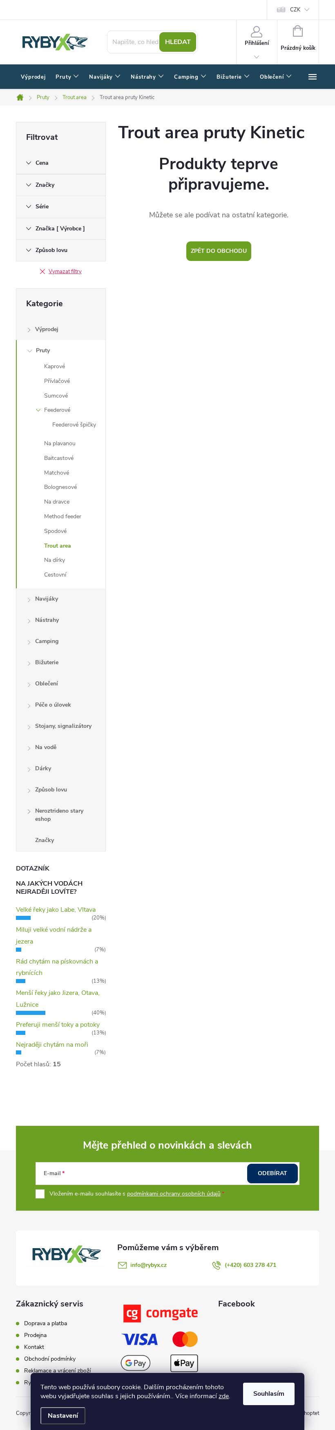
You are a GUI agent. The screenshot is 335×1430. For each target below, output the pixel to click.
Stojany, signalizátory (63, 726)
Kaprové (54, 366)
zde (224, 1396)
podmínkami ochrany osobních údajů (174, 1194)
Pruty (43, 350)
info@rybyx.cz (148, 1265)
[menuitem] (33, 77)
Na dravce (56, 502)
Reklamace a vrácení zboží (57, 1371)
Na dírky (54, 560)
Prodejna (35, 1335)
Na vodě (45, 747)
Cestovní (55, 575)
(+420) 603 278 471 (250, 1265)
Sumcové (56, 396)
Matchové (56, 473)
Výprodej (46, 329)
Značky (44, 840)
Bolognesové (60, 487)
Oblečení (46, 683)
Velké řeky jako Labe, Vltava (56, 909)
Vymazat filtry (65, 271)
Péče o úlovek (53, 705)
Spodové (55, 531)
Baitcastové (59, 458)
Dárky (43, 768)
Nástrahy (47, 620)
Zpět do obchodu (219, 251)
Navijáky (46, 599)
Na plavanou (60, 443)
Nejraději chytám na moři (52, 1044)
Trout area (57, 546)
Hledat (178, 42)
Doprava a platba (45, 1323)
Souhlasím (268, 1393)
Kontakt (34, 1347)
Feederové (57, 410)
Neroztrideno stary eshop (59, 815)
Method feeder (62, 516)
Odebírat (272, 1173)
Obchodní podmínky (50, 1359)
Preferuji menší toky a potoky (58, 1024)
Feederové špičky (74, 425)
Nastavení (63, 1415)
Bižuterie (46, 662)
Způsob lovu (51, 789)
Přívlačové (57, 381)
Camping (46, 641)
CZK (295, 9)
